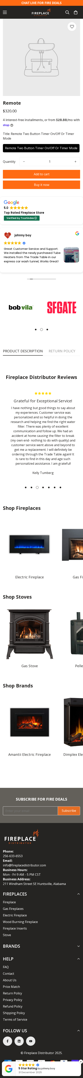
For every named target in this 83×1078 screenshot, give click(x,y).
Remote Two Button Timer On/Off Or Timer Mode (41, 148)
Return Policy (12, 993)
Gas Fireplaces (13, 909)
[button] (75, 12)
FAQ (6, 967)
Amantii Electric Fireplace (29, 754)
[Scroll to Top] (76, 1057)
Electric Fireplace (29, 577)
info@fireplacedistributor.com (24, 865)
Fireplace (9, 902)
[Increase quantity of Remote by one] (75, 161)
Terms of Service (15, 1019)
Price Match (11, 987)
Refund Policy (12, 1006)
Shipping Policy (14, 1013)
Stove (7, 935)
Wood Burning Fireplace (20, 922)
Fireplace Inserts (15, 928)
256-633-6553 (13, 856)
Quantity (9, 161)
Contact (8, 973)
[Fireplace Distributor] (41, 12)
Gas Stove (29, 666)
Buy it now (41, 185)
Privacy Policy (12, 1000)
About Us (9, 980)
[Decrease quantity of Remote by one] (23, 161)
